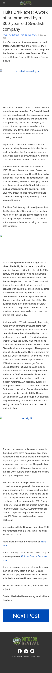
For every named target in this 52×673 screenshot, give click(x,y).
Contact (19, 656)
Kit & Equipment (29, 35)
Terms (38, 656)
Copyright (26, 656)
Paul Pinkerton (11, 35)
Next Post (26, 615)
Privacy (33, 656)
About (13, 656)
